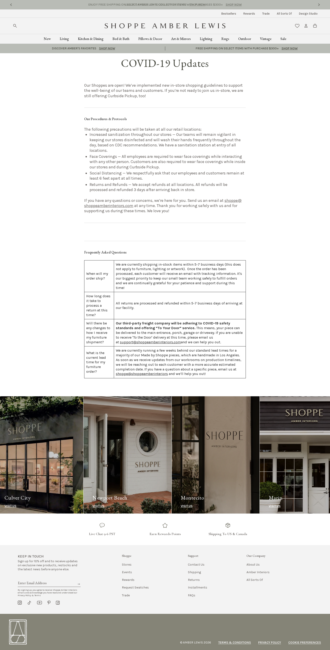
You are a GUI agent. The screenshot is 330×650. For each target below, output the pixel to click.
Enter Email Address (32, 577)
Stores (127, 564)
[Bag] (315, 26)
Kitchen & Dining (90, 38)
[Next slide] (319, 4)
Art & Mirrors (181, 38)
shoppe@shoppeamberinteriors (142, 374)
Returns (194, 580)
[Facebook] (58, 602)
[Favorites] (297, 25)
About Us (253, 564)
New (47, 38)
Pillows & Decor (150, 38)
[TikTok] (29, 602)
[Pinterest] (49, 602)
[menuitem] (228, 13)
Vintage (265, 38)
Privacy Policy (269, 642)
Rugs (225, 38)
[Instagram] (20, 602)
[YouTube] (39, 602)
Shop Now (197, 5)
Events (127, 572)
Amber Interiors (258, 572)
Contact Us (196, 564)
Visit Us (15, 506)
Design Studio (308, 13)
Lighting (206, 38)
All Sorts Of (284, 13)
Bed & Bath (120, 38)
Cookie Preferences (304, 642)
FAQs (191, 595)
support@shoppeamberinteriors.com (150, 342)
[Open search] (15, 26)
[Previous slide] (11, 4)
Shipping (194, 572)
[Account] (306, 26)
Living (64, 38)
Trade (266, 13)
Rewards (249, 13)
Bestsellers (228, 13)
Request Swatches (135, 587)
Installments (197, 587)
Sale (283, 38)
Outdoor (244, 38)
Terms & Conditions (234, 642)
